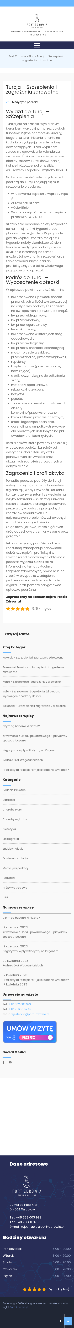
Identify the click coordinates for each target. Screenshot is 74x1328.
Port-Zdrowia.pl (19, 1307)
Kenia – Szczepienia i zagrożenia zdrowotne (32, 682)
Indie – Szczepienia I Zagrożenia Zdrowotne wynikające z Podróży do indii (31, 694)
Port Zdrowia (17, 56)
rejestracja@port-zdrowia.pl (29, 1014)
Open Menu (37, 45)
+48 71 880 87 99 (37, 34)
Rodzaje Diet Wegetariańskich (23, 760)
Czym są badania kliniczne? (21, 726)
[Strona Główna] (27, 1187)
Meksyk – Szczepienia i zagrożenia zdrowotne (33, 658)
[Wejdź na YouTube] (40, 3)
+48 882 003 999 (54, 31)
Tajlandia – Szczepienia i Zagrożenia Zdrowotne (34, 706)
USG (5, 897)
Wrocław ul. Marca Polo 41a (25, 31)
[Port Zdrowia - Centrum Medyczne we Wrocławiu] (37, 21)
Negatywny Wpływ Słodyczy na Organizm (30, 750)
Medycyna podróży (25, 102)
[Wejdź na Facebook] (33, 3)
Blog (31, 56)
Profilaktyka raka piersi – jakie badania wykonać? (36, 770)
